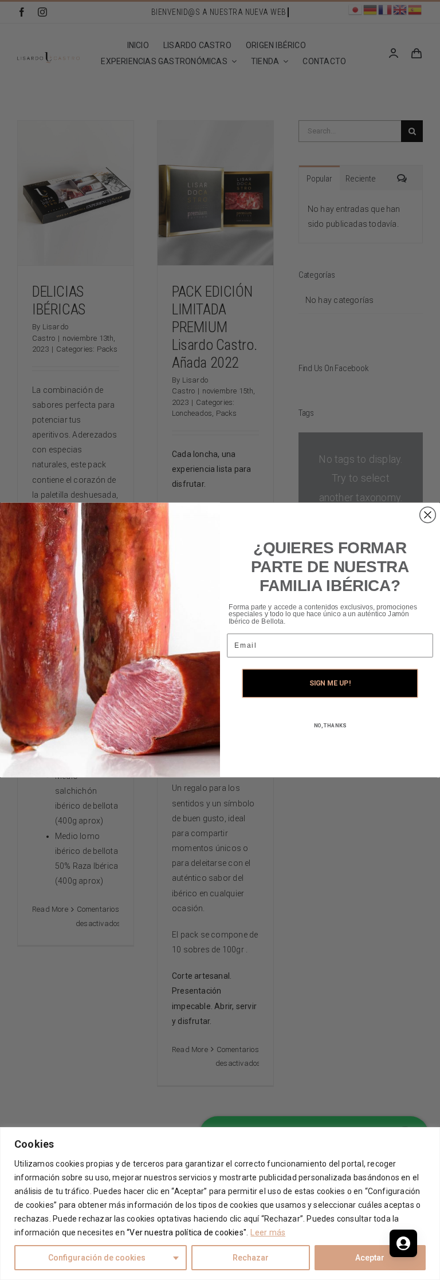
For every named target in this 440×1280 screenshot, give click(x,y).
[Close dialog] (428, 515)
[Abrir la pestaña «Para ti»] (403, 1243)
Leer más (267, 1232)
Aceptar (369, 1257)
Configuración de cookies (97, 1257)
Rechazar (251, 1257)
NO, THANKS (330, 726)
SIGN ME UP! (329, 683)
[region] (220, 1203)
